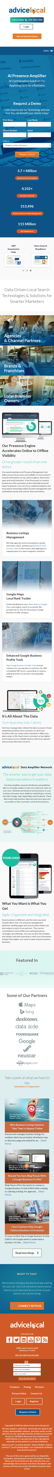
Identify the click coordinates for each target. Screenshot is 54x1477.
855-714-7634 (21, 1355)
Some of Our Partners (27, 995)
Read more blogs (25, 1252)
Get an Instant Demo (27, 36)
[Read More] (29, 1242)
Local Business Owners (17, 398)
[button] (46, 51)
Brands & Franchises (14, 368)
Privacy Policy (19, 1393)
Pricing (27, 1387)
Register (34, 1401)
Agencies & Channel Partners (22, 338)
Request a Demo (27, 1412)
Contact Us (36, 1393)
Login (26, 26)
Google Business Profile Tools (23, 665)
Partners (39, 1387)
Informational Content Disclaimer (28, 1458)
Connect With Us (29, 1305)
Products (15, 1387)
